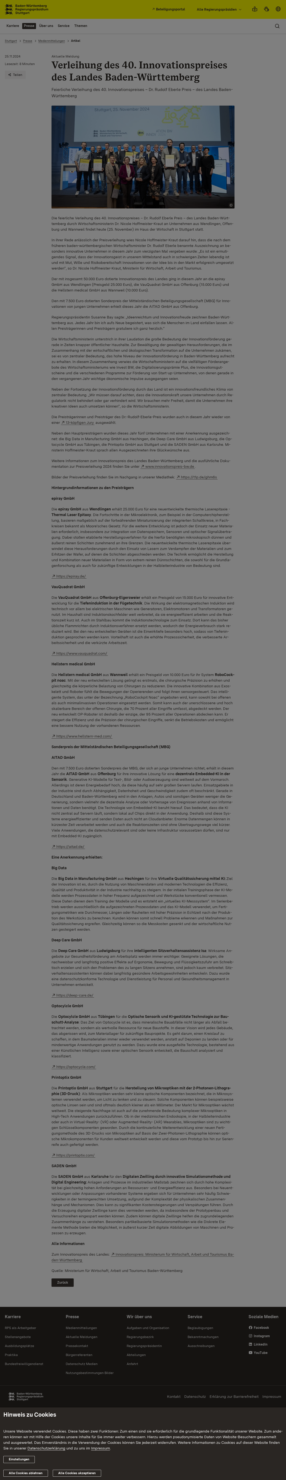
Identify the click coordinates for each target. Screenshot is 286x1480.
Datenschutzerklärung (46, 1448)
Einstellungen (19, 1459)
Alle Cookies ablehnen (26, 1473)
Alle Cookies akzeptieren (77, 1473)
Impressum (100, 1448)
